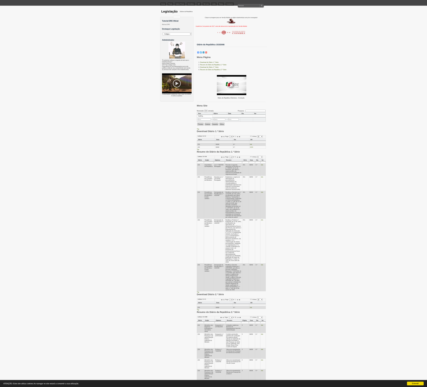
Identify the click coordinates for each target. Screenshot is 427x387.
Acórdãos (191, 4)
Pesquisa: (241, 111)
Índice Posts (180, 4)
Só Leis (206, 4)
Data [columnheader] (229, 113)
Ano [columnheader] (199, 113)
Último (222, 124)
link (251, 144)
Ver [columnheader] (255, 113)
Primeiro (200, 124)
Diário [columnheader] (216, 113)
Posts (170, 4)
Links (214, 4)
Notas (221, 4)
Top (198, 129)
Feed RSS (175, 17)
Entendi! (415, 383)
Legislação (169, 11)
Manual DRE (166, 24)
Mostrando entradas (205, 111)
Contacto (230, 4)
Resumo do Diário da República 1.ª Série (213, 65)
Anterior (207, 124)
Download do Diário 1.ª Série (209, 62)
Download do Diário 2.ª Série (209, 67)
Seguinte (215, 124)
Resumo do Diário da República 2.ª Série (213, 69)
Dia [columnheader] (243, 113)
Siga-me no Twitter (178, 17)
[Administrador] (176, 50)
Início (163, 4)
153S (251, 147)
